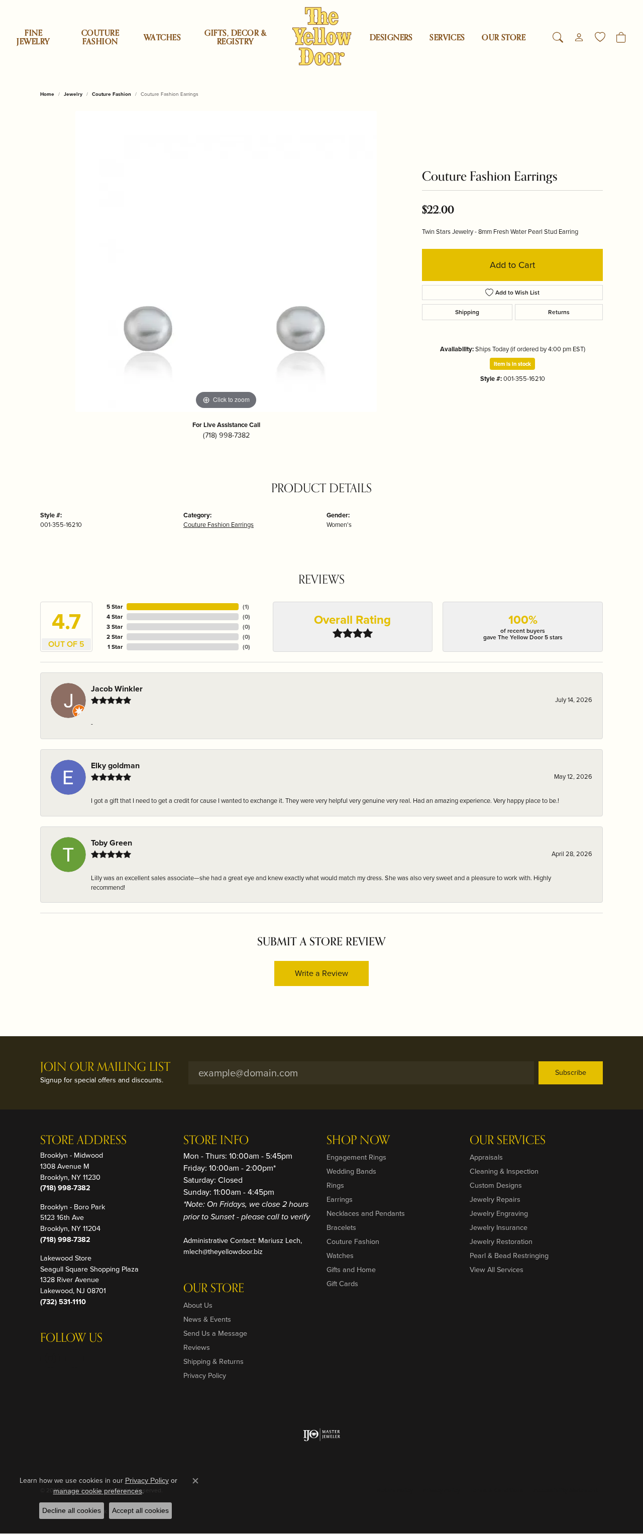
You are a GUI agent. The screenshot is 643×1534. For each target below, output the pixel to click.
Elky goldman (115, 765)
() (246, 606)
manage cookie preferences (97, 1491)
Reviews (196, 1347)
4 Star (114, 616)
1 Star (115, 646)
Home (47, 94)
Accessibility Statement (565, 1490)
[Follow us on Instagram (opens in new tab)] (50, 1358)
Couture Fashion (100, 37)
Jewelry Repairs (495, 1199)
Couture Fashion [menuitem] (353, 1241)
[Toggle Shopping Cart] (621, 37)
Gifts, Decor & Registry (235, 37)
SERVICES (447, 37)
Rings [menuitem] (335, 1185)
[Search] (558, 37)
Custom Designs (496, 1185)
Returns (559, 312)
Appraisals (486, 1157)
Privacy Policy (204, 1375)
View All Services (496, 1269)
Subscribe (570, 1072)
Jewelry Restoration (501, 1241)
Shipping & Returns (213, 1361)
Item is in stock (512, 364)
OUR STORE (503, 37)
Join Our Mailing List (105, 1067)
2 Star (114, 636)
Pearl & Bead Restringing (509, 1255)
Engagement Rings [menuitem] (356, 1157)
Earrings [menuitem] (340, 1199)
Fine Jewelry (33, 37)
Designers (391, 37)
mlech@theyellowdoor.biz (223, 1251)
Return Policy (395, 1490)
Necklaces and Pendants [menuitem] (366, 1213)
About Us (197, 1305)
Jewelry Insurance (498, 1227)
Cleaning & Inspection (504, 1171)
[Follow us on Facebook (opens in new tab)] (74, 1358)
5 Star (114, 606)
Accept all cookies (140, 1510)
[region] (226, 261)
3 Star (114, 626)
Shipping (467, 312)
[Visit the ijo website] (322, 1434)
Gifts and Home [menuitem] (351, 1269)
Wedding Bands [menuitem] (351, 1171)
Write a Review (321, 973)
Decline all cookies (71, 1510)
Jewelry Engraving (499, 1213)
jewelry (73, 94)
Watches (162, 37)
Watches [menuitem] (340, 1255)
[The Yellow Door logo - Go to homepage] (321, 36)
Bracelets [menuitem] (341, 1227)
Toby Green (111, 843)
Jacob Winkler (117, 688)
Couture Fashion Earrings (218, 524)
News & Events (207, 1319)
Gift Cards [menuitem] (342, 1283)
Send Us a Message (215, 1333)
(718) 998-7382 (226, 435)
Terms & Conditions (496, 1490)
